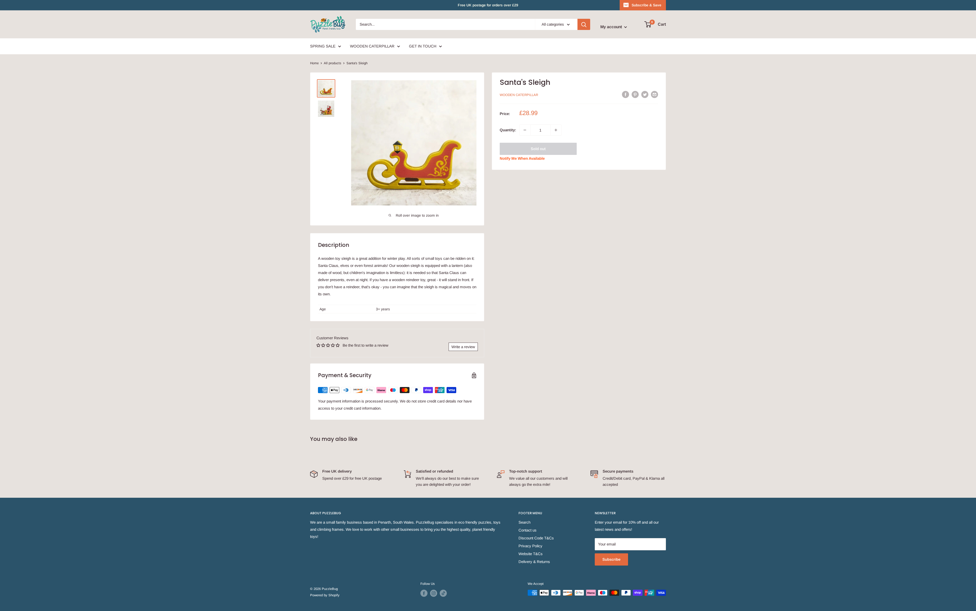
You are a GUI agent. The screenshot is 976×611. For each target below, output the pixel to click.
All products (332, 63)
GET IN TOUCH (422, 46)
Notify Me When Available (522, 158)
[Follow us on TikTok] (443, 593)
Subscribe (611, 559)
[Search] (583, 24)
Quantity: (508, 130)
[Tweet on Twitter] (644, 94)
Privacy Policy (530, 546)
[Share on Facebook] (625, 94)
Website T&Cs (530, 554)
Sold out (538, 149)
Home (314, 63)
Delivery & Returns (534, 561)
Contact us (527, 530)
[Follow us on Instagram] (433, 593)
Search (524, 522)
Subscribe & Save (646, 5)
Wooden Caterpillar (519, 95)
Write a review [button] (463, 347)
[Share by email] (654, 94)
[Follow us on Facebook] (424, 593)
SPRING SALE (323, 46)
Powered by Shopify (325, 595)
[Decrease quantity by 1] (525, 130)
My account (611, 27)
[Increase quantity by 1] (556, 130)
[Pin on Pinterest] (635, 94)
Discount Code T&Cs (536, 538)
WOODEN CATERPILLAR (372, 46)
